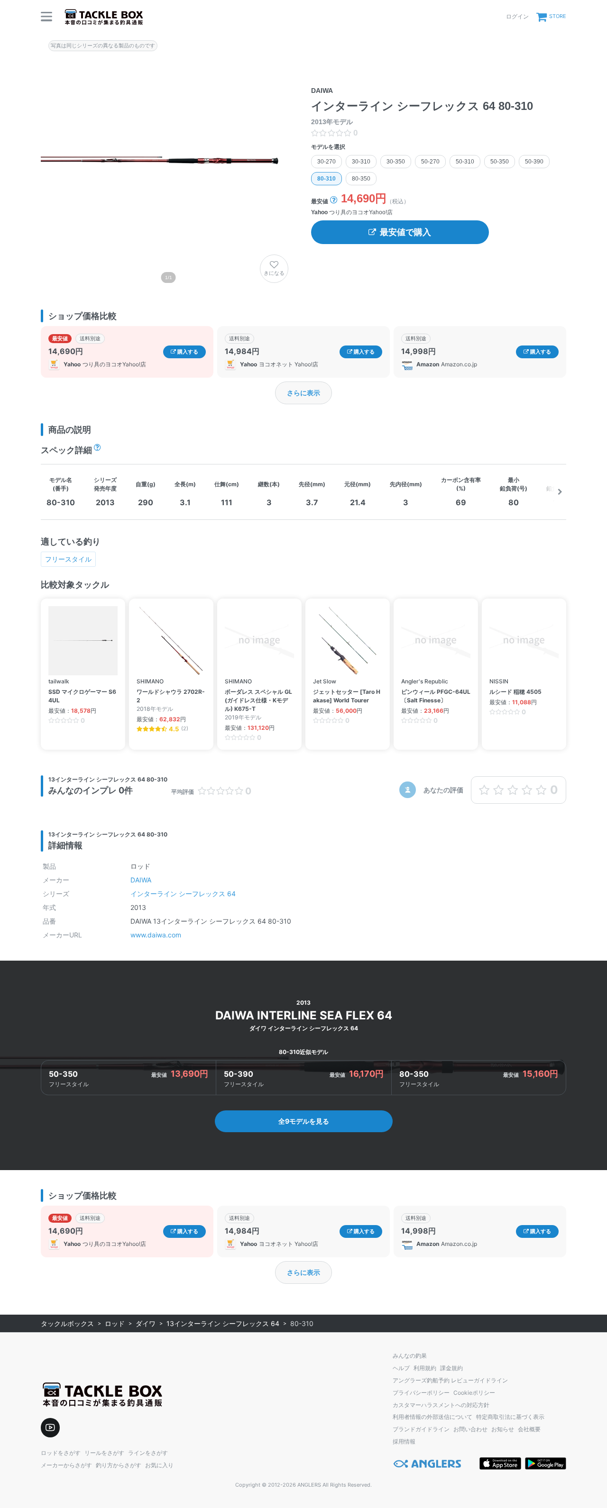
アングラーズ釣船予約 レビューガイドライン (450, 1380)
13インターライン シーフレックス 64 (222, 1323)
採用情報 (404, 1441)
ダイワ (146, 1323)
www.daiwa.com (155, 935)
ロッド (115, 1323)
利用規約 (425, 1368)
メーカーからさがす (66, 1465)
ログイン (517, 16)
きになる (274, 273)
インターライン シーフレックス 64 (183, 894)
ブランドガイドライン (421, 1429)
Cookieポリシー (474, 1392)
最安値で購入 (405, 232)
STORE (557, 16)
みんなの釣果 (410, 1355)
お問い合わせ (470, 1429)
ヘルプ (401, 1368)
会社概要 (529, 1429)
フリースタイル (68, 559)
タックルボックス (67, 1323)
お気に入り (159, 1465)
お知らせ (502, 1429)
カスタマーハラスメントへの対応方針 (441, 1404)
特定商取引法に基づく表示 (510, 1416)
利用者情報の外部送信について (432, 1416)
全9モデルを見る (303, 1121)
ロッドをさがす (61, 1452)
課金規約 (451, 1368)
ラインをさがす (148, 1452)
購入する (187, 351)
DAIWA (140, 880)
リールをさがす (104, 1452)
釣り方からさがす (118, 1465)
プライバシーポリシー (421, 1392)
